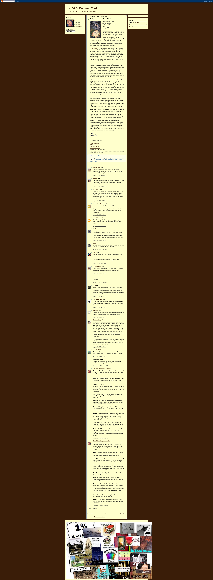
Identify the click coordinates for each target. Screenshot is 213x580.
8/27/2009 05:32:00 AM (118, 158)
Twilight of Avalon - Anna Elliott (100, 19)
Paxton (95, 252)
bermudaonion (97, 167)
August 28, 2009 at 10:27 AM (100, 249)
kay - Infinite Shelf (97, 299)
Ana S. (94, 228)
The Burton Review (94, 146)
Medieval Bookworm (95, 148)
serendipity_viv (97, 217)
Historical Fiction (113, 159)
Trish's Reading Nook (83, 8)
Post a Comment (93, 508)
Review (95, 161)
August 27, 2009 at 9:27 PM (99, 200)
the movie (110, 35)
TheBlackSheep (97, 320)
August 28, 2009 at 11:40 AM (100, 263)
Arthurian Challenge (104, 159)
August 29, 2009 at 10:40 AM (100, 282)
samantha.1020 (97, 349)
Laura (94, 285)
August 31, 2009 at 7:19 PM (99, 356)
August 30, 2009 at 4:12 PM (99, 307)
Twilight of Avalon (94, 48)
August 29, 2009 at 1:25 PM (99, 296)
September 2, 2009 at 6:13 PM (100, 505)
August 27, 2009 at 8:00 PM (99, 175)
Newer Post (90, 513)
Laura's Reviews (97, 266)
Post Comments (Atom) (100, 517)
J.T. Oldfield (96, 189)
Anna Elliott (100, 151)
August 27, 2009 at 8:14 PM (99, 186)
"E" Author (96, 159)
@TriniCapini (136, 22)
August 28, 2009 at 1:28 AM (99, 215)
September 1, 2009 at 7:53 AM (100, 365)
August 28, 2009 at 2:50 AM (99, 226)
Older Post (123, 513)
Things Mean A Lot (94, 143)
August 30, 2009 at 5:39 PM (99, 317)
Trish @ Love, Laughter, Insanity (101, 368)
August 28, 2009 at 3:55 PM (99, 273)
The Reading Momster (98, 203)
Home (106, 513)
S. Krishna (92, 144)
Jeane (94, 243)
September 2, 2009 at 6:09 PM (100, 438)
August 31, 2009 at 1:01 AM (99, 347)
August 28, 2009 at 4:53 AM (99, 240)
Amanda (95, 178)
